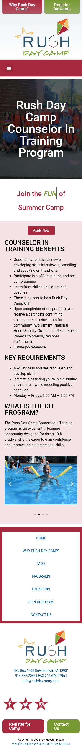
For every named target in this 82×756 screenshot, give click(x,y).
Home (41, 538)
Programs (41, 576)
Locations (41, 589)
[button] (9, 68)
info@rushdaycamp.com (41, 681)
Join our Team (41, 602)
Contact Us (41, 614)
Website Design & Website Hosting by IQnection (41, 743)
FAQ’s (41, 563)
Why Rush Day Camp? (41, 550)
